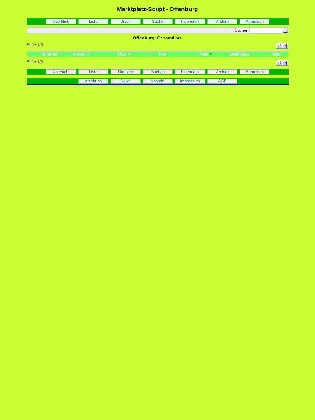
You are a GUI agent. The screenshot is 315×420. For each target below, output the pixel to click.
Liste (93, 21)
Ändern (222, 21)
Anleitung (93, 81)
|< (279, 45)
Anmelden (255, 21)
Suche (157, 21)
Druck (125, 21)
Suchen (158, 72)
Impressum (190, 81)
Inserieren (190, 21)
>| (285, 45)
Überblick (61, 21)
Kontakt (158, 81)
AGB (222, 81)
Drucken (125, 72)
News (125, 81)
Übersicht (61, 72)
